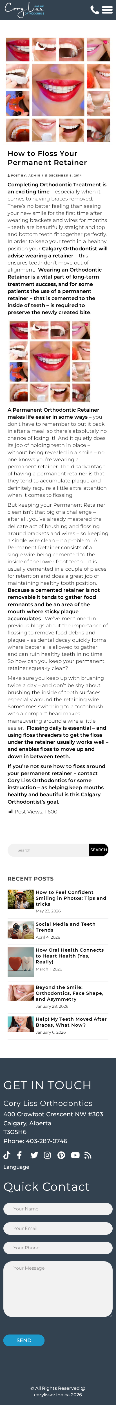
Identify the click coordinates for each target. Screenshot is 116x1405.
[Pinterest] (62, 1155)
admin (34, 175)
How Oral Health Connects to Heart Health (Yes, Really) (70, 956)
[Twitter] (35, 1155)
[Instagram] (49, 1155)
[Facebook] (22, 1155)
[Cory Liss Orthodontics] (24, 10)
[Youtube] (76, 1155)
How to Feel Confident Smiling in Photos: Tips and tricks (71, 898)
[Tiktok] (8, 1155)
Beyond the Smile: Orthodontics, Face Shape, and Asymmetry (70, 993)
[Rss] (89, 1155)
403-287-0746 (46, 1140)
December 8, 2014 (65, 175)
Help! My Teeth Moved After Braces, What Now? (71, 1022)
